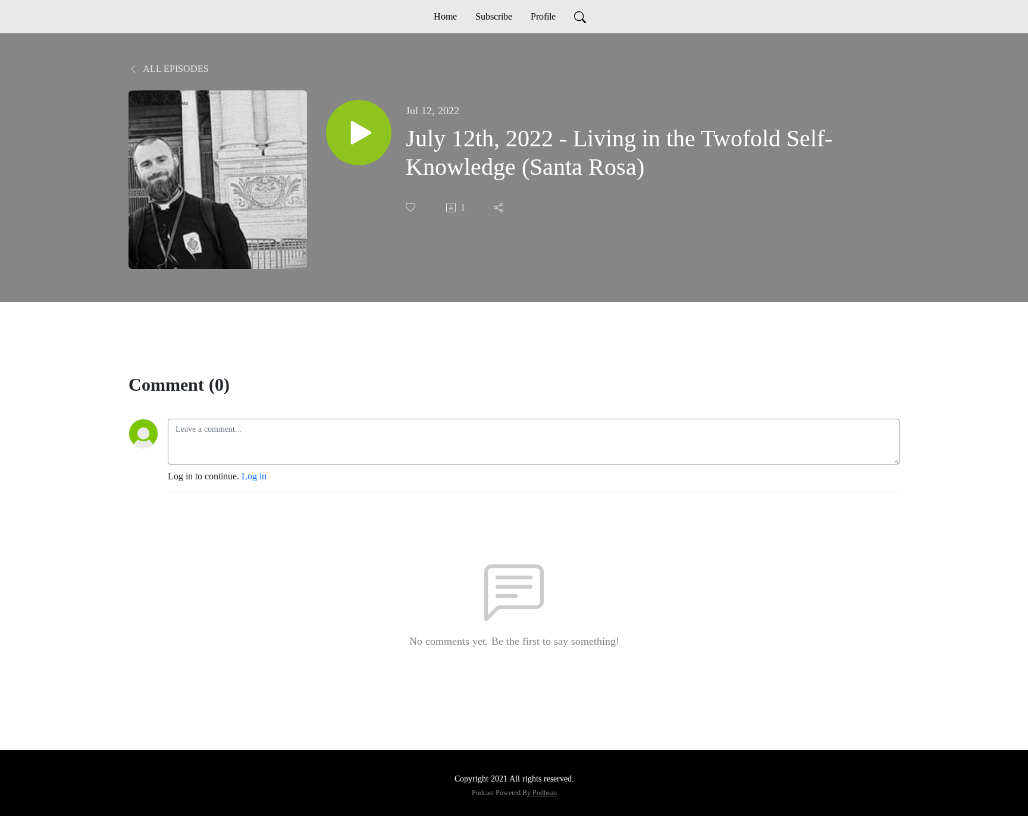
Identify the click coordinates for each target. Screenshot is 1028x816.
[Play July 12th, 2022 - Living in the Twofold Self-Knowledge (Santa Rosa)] (358, 132)
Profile (543, 16)
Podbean (544, 793)
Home (445, 16)
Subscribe (493, 16)
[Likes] (412, 207)
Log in (254, 476)
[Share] (500, 208)
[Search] (580, 17)
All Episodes (175, 69)
